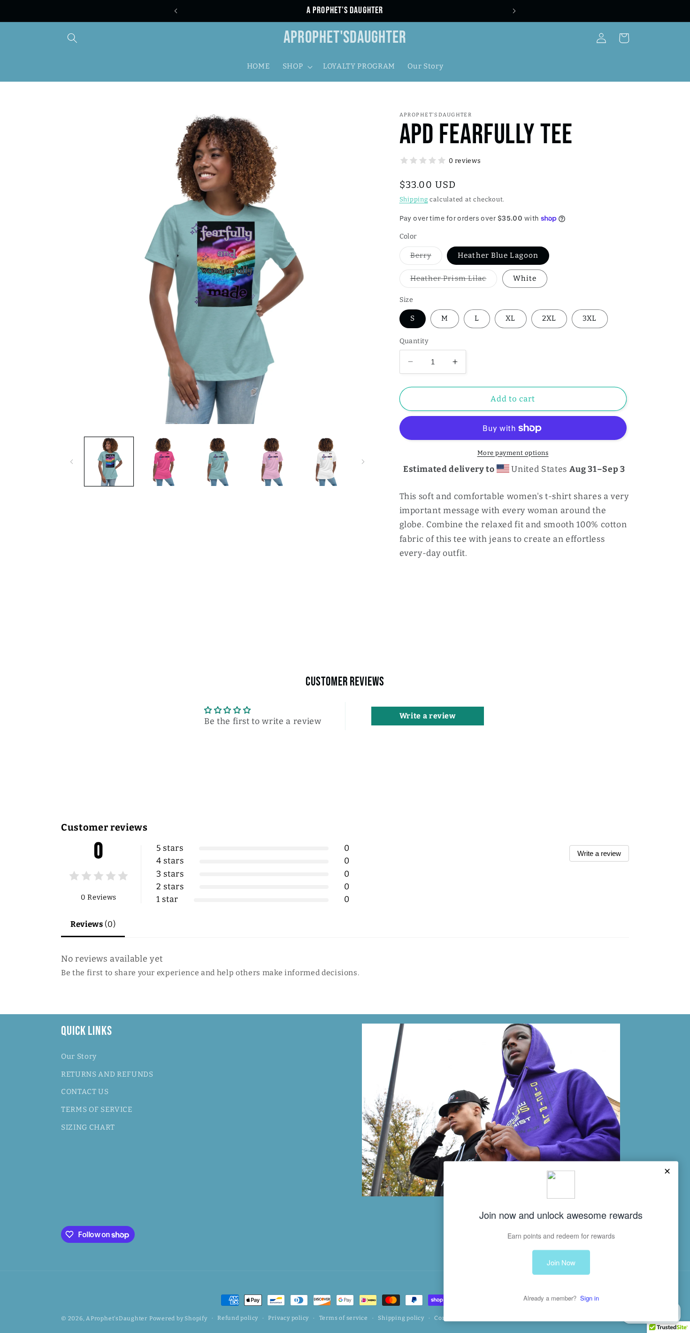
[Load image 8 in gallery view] (326, 461)
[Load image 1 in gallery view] (109, 461)
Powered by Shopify (178, 1318)
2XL (549, 318)
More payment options (513, 452)
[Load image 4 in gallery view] (163, 461)
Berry (426, 258)
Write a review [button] (427, 715)
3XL (590, 318)
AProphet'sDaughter (116, 1318)
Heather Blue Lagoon (498, 255)
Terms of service (343, 1318)
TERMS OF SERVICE (97, 1109)
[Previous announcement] (175, 10)
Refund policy (237, 1318)
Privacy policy (288, 1318)
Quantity (414, 341)
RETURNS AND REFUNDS (107, 1074)
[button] (72, 38)
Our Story (79, 1056)
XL (510, 318)
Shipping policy (401, 1318)
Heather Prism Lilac (454, 281)
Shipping (413, 199)
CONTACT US (85, 1091)
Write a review (599, 853)
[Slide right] (363, 461)
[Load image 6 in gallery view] (271, 461)
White (525, 278)
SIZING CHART (88, 1127)
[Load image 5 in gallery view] (217, 461)
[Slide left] (71, 461)
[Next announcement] (514, 10)
